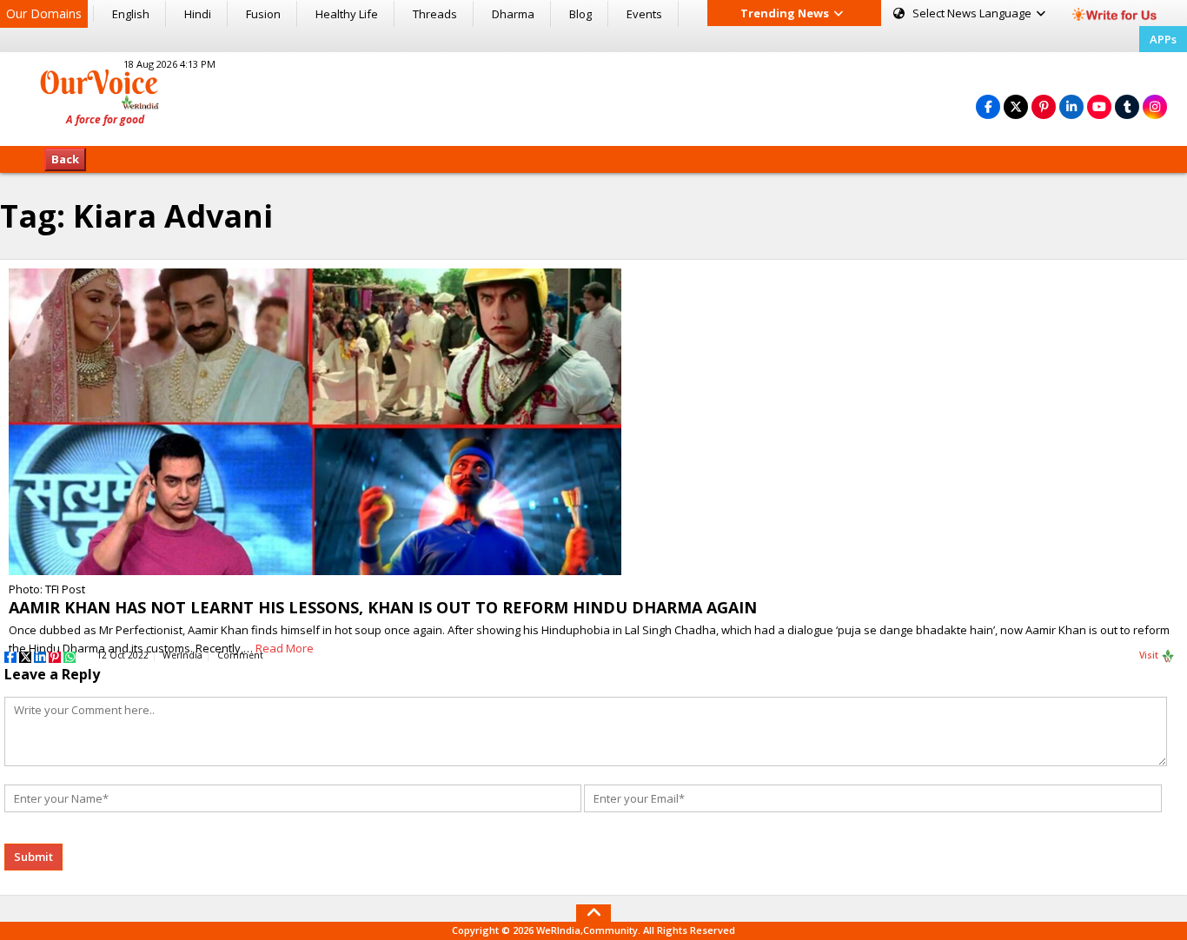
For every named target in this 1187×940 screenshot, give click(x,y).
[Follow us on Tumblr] (1127, 106)
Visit (1150, 655)
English (130, 14)
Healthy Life (346, 14)
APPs (1163, 39)
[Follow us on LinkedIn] (1071, 106)
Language (973, 13)
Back (65, 159)
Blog (580, 14)
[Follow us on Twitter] (1016, 106)
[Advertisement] (593, 96)
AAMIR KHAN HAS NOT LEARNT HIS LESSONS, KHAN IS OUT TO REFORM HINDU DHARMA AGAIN (383, 607)
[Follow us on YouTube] (1099, 106)
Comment (240, 655)
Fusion (263, 14)
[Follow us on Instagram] (1155, 106)
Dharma (513, 14)
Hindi (197, 14)
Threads (435, 14)
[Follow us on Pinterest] (1043, 106)
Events (644, 14)
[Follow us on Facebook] (988, 106)
